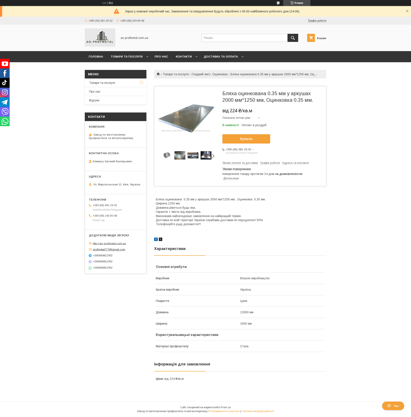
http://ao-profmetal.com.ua (109, 243)
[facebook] (156, 240)
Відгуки (94, 100)
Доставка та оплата (221, 56)
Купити (246, 139)
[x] (160, 240)
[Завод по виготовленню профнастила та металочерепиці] (100, 45)
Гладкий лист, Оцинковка (210, 74)
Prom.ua (226, 407)
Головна (96, 56)
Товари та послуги (127, 56)
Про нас (161, 56)
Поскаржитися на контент (224, 411)
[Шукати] (292, 38)
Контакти (184, 56)
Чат (396, 406)
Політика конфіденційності (257, 411)
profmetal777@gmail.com (109, 249)
